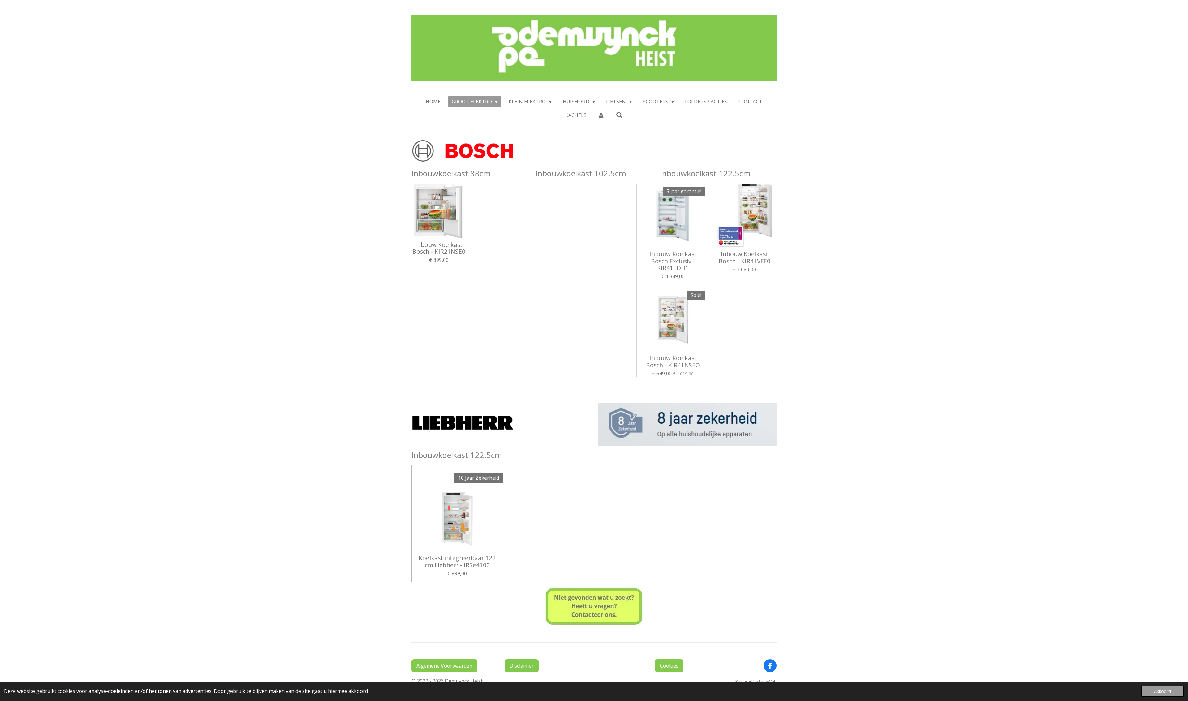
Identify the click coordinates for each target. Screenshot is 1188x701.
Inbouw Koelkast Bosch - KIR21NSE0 (438, 248)
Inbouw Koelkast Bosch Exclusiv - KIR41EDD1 (673, 261)
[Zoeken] (619, 115)
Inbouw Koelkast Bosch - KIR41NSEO (673, 362)
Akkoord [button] (1162, 691)
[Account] (601, 115)
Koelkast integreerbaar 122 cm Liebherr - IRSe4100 (457, 562)
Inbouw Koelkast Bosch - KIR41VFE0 (744, 258)
